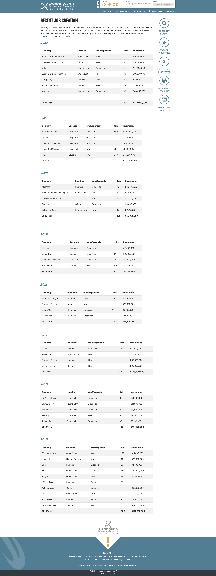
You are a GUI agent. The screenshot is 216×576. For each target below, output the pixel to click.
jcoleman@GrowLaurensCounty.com (138, 4)
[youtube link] (98, 7)
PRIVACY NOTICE (108, 574)
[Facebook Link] (98, 2)
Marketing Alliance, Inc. (116, 571)
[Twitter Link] (98, 4)
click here (65, 36)
